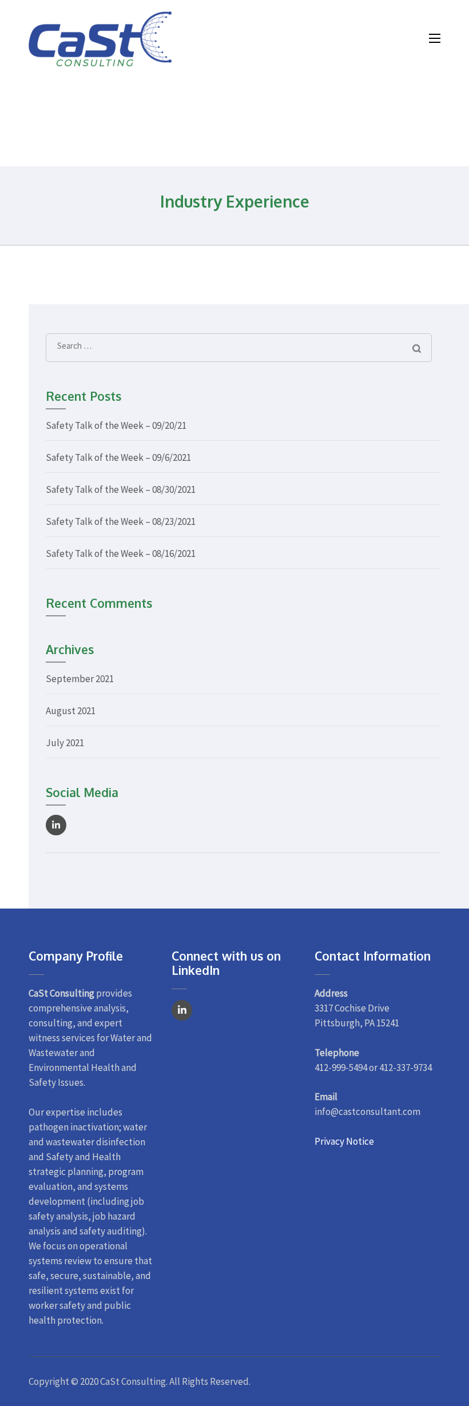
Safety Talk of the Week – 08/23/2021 (121, 521)
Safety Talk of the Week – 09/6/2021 (118, 457)
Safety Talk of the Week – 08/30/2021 (121, 489)
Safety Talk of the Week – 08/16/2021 (121, 553)
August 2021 (71, 710)
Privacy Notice (344, 1141)
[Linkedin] (56, 825)
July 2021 (65, 742)
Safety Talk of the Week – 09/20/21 (116, 425)
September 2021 (80, 678)
